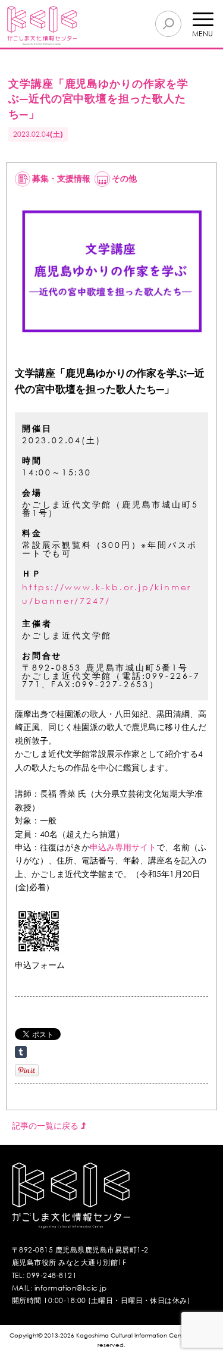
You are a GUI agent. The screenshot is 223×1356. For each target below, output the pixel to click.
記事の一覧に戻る (46, 1125)
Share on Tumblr (21, 1052)
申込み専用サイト (123, 847)
